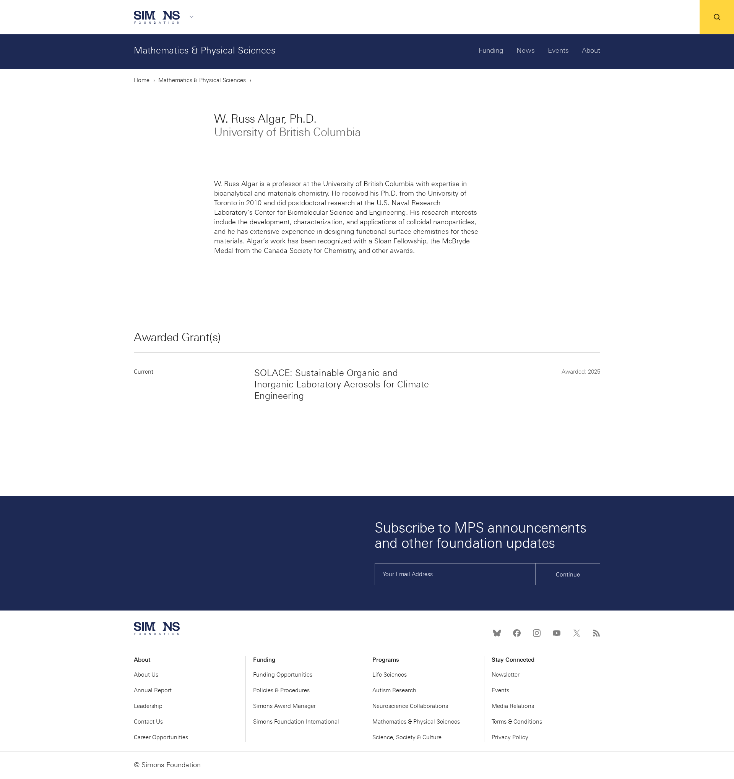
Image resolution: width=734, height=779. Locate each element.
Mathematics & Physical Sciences (205, 50)
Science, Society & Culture (407, 737)
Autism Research (394, 690)
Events (558, 50)
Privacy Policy (510, 737)
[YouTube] (556, 633)
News (525, 50)
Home (141, 80)
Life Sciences (389, 674)
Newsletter (506, 674)
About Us (146, 674)
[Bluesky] (497, 633)
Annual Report (153, 690)
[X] (576, 633)
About (591, 50)
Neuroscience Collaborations (410, 706)
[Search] (717, 17)
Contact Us (148, 721)
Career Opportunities (161, 737)
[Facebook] (517, 633)
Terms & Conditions (517, 721)
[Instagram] (537, 633)
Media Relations (513, 706)
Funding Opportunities (282, 674)
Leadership (148, 706)
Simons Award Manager (284, 706)
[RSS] (596, 633)
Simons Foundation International (296, 721)
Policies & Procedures (281, 690)
